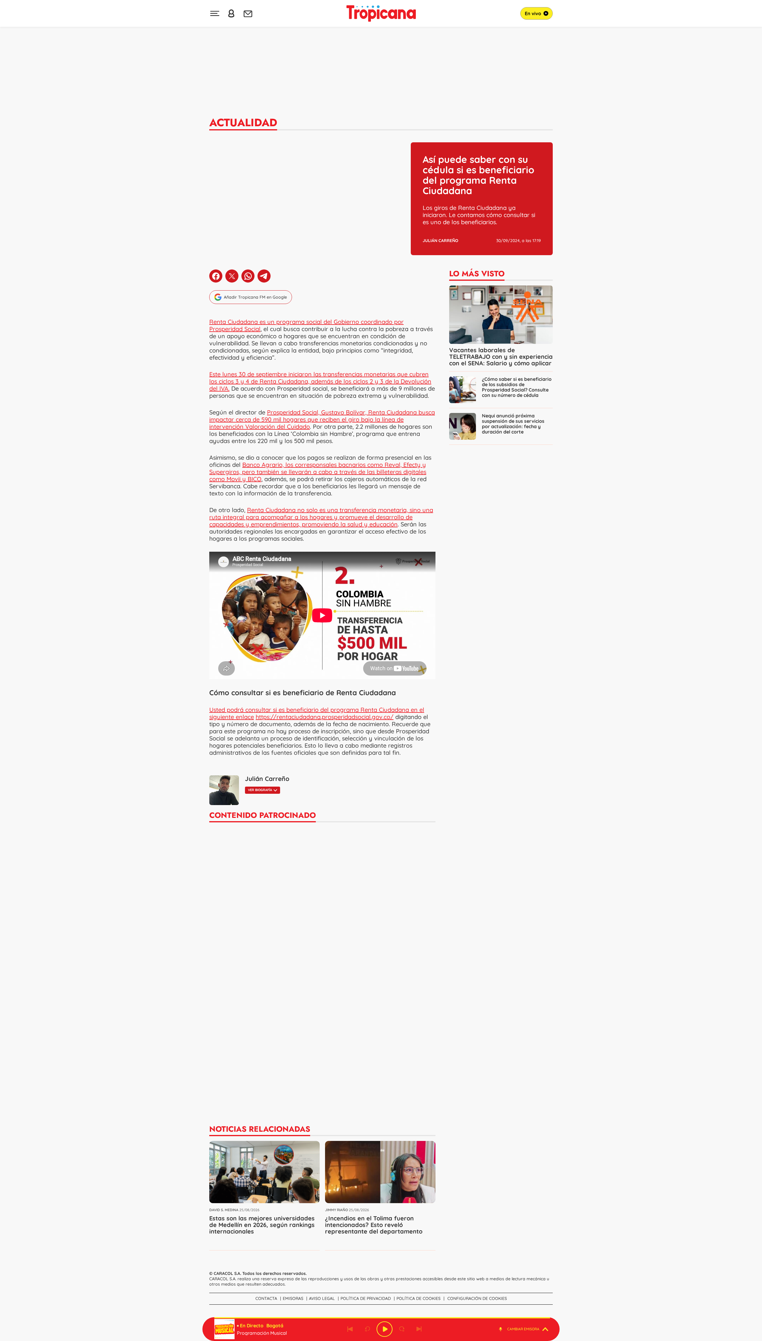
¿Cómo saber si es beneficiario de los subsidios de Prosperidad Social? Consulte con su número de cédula (517, 387)
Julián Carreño (440, 240)
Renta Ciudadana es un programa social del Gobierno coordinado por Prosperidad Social (306, 325)
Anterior (350, 1329)
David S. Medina (223, 1210)
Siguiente (419, 1329)
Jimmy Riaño (336, 1210)
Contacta (266, 1298)
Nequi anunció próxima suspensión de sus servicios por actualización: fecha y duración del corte (513, 423)
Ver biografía (260, 790)
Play (385, 1329)
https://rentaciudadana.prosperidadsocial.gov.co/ (325, 717)
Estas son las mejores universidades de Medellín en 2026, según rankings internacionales (262, 1224)
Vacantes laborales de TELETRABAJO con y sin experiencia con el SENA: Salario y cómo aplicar (501, 356)
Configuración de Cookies (477, 1298)
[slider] (382, 1317)
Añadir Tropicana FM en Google (255, 297)
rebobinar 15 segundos (367, 1329)
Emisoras (293, 1298)
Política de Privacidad (366, 1298)
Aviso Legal (322, 1298)
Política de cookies (418, 1298)
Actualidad (243, 122)
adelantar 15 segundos (402, 1329)
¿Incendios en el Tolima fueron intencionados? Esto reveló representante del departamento (373, 1224)
